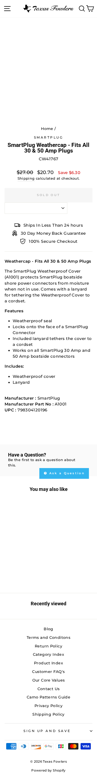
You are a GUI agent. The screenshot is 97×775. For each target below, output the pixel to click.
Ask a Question (66, 473)
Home (47, 128)
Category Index (48, 654)
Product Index (48, 663)
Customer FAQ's (48, 671)
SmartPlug (48, 137)
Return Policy (48, 646)
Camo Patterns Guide (48, 697)
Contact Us (48, 689)
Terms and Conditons (48, 637)
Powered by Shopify (48, 770)
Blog (48, 629)
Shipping (26, 178)
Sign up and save (47, 731)
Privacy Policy (48, 706)
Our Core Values (48, 680)
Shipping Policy (48, 714)
